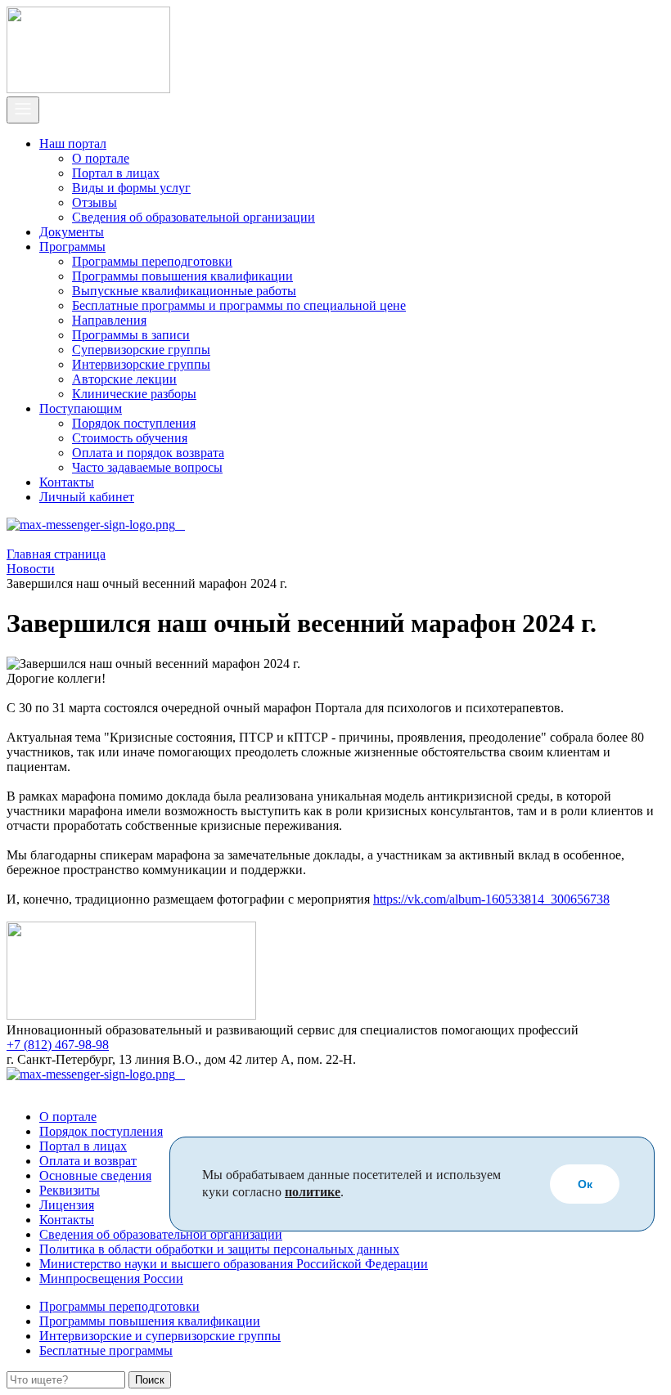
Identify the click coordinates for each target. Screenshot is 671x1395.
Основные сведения (95, 1175)
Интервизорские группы (141, 364)
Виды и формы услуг (131, 188)
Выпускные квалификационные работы (184, 291)
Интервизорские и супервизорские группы (160, 1336)
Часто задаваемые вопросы (147, 467)
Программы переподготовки (152, 261)
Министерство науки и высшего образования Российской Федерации (233, 1264)
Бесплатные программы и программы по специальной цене (239, 305)
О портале (100, 158)
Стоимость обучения (129, 438)
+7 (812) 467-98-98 (58, 1045)
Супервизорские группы (141, 350)
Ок (585, 1184)
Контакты (66, 482)
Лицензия (66, 1205)
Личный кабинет (86, 497)
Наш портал (72, 143)
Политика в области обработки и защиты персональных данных (219, 1249)
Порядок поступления (134, 423)
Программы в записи (131, 335)
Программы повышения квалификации (182, 276)
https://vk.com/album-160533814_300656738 (491, 899)
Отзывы (94, 202)
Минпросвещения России (111, 1278)
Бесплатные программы (106, 1350)
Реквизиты (69, 1190)
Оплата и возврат (88, 1161)
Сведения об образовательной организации (193, 217)
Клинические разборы (134, 394)
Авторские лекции (124, 379)
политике (312, 1192)
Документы (71, 232)
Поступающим (80, 408)
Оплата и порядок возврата (148, 453)
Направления (109, 320)
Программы (72, 246)
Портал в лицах (116, 173)
